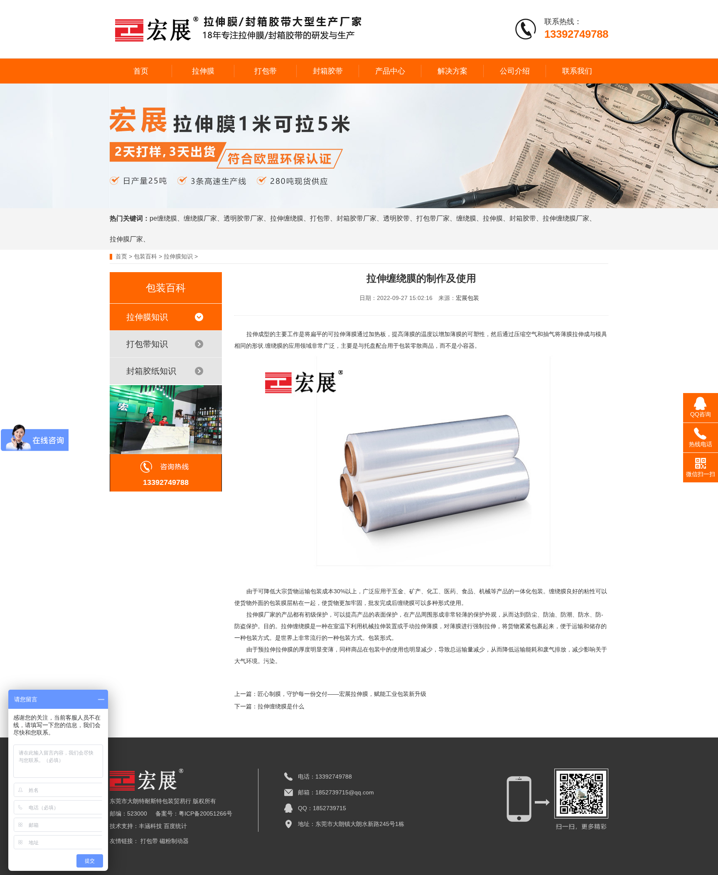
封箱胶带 (328, 71)
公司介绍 (515, 71)
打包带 (265, 71)
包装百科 (145, 256)
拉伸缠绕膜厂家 (566, 218)
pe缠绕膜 (163, 218)
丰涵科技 (150, 826)
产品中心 (390, 71)
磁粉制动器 (174, 841)
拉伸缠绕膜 (286, 218)
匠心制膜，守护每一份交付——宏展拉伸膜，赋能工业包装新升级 (342, 694)
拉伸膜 (203, 71)
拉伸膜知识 (178, 256)
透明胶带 (396, 218)
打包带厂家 (433, 218)
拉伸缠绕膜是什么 (281, 706)
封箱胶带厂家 (356, 218)
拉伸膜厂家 (126, 239)
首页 (140, 71)
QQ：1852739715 (322, 808)
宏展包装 (467, 298)
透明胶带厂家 (243, 218)
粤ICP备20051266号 (205, 813)
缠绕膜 (466, 218)
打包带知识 (147, 344)
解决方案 (452, 71)
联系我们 (577, 71)
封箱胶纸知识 (151, 371)
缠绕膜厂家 (200, 218)
